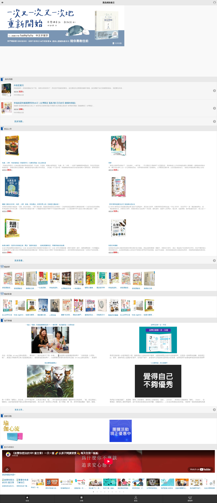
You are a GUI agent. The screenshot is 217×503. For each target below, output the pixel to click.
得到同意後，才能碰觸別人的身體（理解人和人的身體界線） (138, 488)
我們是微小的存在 (167, 488)
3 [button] (101, 492)
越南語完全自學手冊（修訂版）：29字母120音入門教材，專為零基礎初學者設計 (90, 315)
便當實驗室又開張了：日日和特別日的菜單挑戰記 (7, 288)
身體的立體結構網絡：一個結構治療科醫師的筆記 (31, 288)
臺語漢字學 (101, 288)
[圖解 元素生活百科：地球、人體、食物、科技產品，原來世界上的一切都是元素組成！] (12, 186)
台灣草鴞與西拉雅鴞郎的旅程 (153, 488)
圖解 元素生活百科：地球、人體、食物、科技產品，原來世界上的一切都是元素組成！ (31, 204)
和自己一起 (35, 487)
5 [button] (108, 492)
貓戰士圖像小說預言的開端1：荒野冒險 (90, 288)
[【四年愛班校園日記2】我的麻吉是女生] (118, 186)
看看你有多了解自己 (23, 486)
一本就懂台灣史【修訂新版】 (78, 288)
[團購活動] (121, 431)
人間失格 (52, 315)
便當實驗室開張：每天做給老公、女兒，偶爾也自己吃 (19, 288)
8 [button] (120, 492)
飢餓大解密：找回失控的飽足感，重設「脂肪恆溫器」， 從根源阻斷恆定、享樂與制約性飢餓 (33, 245)
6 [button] (112, 492)
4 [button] (104, 492)
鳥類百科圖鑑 (113, 245)
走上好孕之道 (7, 315)
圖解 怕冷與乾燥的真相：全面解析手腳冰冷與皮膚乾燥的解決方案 (66, 315)
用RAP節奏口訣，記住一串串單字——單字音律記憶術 (52, 488)
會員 (135, 501)
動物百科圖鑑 (113, 315)
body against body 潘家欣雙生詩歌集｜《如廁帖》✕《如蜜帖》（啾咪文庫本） (19, 315)
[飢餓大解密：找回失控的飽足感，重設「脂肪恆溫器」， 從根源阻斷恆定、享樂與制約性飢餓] (12, 228)
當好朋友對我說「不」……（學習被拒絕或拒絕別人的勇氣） (124, 488)
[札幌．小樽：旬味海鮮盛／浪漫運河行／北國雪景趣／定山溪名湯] (12, 145)
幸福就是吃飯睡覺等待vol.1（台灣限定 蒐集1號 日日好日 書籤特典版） (55, 288)
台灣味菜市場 (66, 288)
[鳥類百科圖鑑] (118, 228)
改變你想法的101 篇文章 (8, 486)
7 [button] (116, 492)
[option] (108, 25)
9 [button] (123, 492)
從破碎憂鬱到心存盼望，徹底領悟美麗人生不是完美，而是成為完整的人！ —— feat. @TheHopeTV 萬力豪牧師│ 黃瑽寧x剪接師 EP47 (182, 488)
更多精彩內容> (8, 475)
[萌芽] (118, 145)
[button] (2, 2)
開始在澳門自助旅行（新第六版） (78, 315)
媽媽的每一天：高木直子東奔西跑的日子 (81, 488)
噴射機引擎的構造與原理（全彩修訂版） (43, 315)
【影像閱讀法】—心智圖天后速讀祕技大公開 (66, 488)
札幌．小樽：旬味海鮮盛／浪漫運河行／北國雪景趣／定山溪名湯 (24, 163)
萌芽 (110, 163)
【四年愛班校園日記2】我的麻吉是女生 (121, 204)
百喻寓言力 (101, 315)
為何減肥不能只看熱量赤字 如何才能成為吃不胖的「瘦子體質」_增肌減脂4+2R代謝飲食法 (196, 488)
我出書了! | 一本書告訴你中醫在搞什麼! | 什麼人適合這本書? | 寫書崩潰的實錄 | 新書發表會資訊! (95, 488)
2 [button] (97, 492)
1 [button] (93, 492)
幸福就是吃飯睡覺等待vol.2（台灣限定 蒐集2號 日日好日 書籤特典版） (114, 288)
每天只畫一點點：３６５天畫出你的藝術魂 (109, 488)
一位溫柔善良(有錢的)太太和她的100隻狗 (43, 288)
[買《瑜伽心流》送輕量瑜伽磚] (13, 431)
